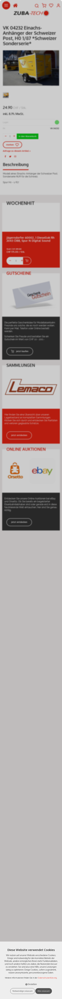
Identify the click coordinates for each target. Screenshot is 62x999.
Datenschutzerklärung (47, 978)
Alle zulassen (43, 991)
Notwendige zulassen (23, 991)
